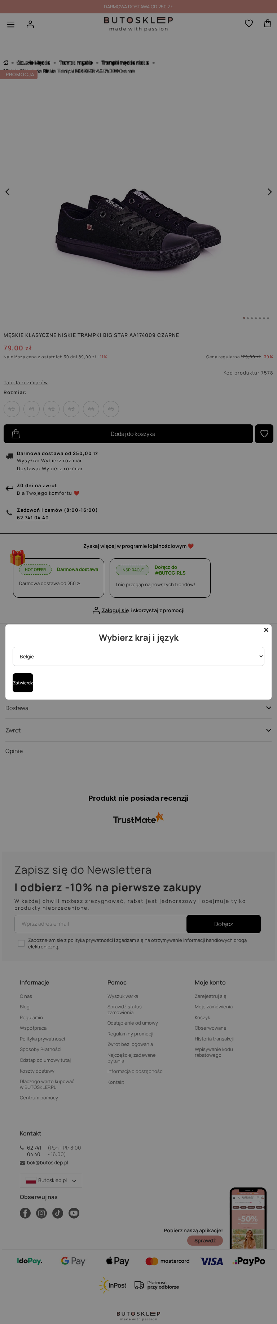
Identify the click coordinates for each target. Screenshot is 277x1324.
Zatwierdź (23, 683)
